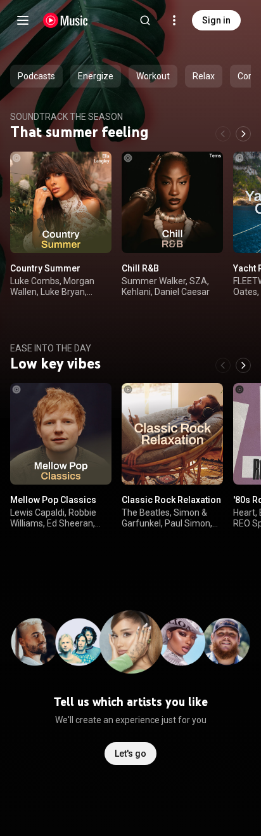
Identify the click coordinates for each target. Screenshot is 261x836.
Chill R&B (140, 268)
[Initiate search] (145, 20)
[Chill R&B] (172, 202)
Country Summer (45, 268)
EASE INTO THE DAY (50, 348)
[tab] (36, 76)
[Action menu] (97, 168)
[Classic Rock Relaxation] (172, 434)
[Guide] (22, 20)
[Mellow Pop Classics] (60, 434)
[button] (91, 232)
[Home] (65, 20)
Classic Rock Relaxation (171, 500)
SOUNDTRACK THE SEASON (66, 117)
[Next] (243, 134)
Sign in (216, 20)
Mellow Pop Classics (53, 500)
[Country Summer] (60, 202)
